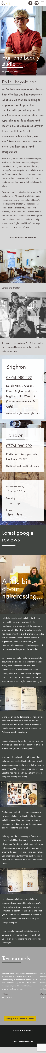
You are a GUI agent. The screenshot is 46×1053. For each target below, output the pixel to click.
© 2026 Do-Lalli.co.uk (23, 1030)
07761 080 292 (19, 377)
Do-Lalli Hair (5, 3)
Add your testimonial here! (20, 1018)
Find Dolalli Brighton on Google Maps (23, 413)
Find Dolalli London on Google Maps (22, 466)
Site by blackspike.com (23, 1041)
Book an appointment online (23, 237)
